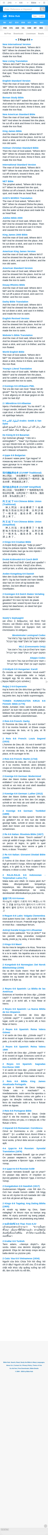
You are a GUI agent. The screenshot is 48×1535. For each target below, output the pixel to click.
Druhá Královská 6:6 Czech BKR (20, 559)
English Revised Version (16, 318)
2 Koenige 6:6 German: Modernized (22, 776)
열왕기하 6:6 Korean (13, 898)
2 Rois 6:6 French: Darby (16, 721)
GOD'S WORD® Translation (17, 198)
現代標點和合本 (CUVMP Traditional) (22, 472)
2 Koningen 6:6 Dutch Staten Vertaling (23, 594)
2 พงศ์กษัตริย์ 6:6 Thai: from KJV (19, 1224)
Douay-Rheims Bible (14, 285)
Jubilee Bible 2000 (13, 218)
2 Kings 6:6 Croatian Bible (17, 542)
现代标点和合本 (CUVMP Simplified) (22, 487)
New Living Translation (15, 61)
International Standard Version (19, 164)
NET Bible (8, 181)
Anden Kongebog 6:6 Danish (18, 573)
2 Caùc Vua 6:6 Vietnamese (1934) (21, 1258)
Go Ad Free (4, 1529)
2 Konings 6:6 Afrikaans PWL (18, 386)
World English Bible (13, 352)
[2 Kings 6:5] (3, 687)
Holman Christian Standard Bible (21, 148)
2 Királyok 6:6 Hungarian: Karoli (20, 669)
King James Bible (12, 131)
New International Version (17, 44)
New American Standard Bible (19, 114)
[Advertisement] (24, 1325)
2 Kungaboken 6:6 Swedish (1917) (21, 1186)
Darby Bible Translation (15, 301)
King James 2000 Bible (15, 234)
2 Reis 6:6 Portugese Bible (17, 1111)
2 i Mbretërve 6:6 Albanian (17, 403)
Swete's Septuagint (13, 618)
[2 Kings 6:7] (45, 687)
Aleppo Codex (37, 658)
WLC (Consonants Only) (32, 646)
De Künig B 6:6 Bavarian (16, 435)
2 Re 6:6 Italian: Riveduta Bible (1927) (23, 834)
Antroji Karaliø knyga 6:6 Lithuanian (22, 930)
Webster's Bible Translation (18, 335)
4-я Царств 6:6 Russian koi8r (19, 1168)
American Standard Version (18, 268)
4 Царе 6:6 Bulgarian (14, 455)
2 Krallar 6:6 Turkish (14, 1241)
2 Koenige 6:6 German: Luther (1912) (23, 793)
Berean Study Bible (13, 97)
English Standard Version (16, 81)
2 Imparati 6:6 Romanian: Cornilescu (22, 1128)
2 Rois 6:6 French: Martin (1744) (20, 759)
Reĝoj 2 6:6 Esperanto (15, 686)
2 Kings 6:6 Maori (12, 944)
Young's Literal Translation (17, 368)
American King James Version (19, 251)
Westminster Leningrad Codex (28, 635)
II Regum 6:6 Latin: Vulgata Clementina (24, 915)
